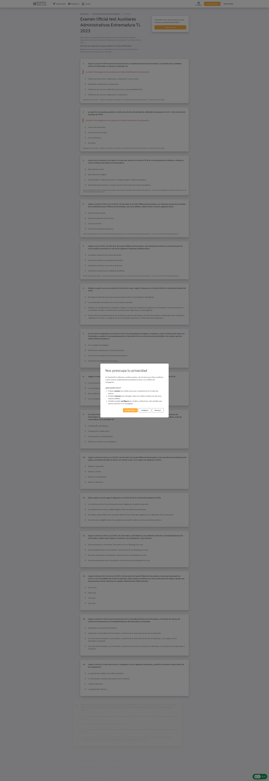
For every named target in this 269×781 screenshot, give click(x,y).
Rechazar (158, 410)
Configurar (144, 410)
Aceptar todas (130, 410)
